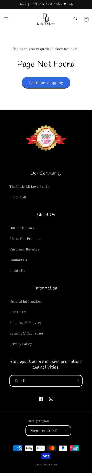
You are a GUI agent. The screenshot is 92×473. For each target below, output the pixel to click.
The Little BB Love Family (29, 186)
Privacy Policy (20, 344)
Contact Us (18, 260)
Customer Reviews (24, 249)
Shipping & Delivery (25, 322)
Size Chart (17, 312)
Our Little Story (21, 228)
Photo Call (17, 197)
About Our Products (25, 238)
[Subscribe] (77, 381)
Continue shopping (46, 82)
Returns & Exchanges (26, 333)
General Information (25, 301)
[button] (6, 19)
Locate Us (17, 270)
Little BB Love (50, 464)
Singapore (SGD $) (44, 430)
